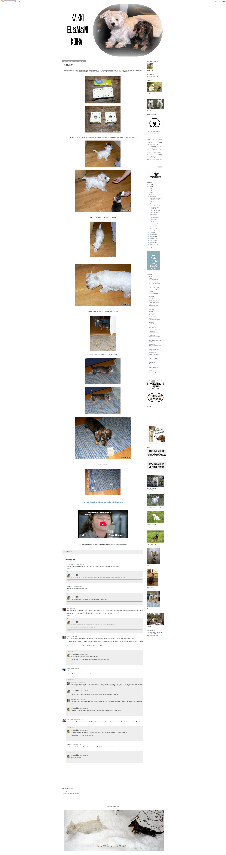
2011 (150, 247)
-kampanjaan (117, 544)
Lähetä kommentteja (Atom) (72, 793)
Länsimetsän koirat (154, 354)
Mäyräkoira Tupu (152, 352)
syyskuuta (152, 228)
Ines (161, 146)
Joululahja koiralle (154, 212)
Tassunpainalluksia (153, 289)
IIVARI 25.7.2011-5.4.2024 (154, 287)
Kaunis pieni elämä (153, 293)
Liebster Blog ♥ (153, 219)
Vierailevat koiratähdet (151, 161)
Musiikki (156, 152)
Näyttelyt (160, 152)
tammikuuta (153, 244)
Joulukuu (152, 221)
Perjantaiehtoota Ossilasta (154, 319)
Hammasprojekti (151, 144)
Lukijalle (148, 152)
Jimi (148, 148)
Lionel (156, 151)
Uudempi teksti (66, 791)
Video (161, 159)
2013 (150, 192)
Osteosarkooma (150, 154)
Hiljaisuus (151, 291)
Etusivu (102, 791)
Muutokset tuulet (152, 355)
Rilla (82, 552)
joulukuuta (152, 196)
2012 (150, 195)
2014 (150, 190)
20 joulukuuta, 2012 (83, 575)
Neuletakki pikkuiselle (153, 359)
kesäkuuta (152, 234)
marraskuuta (153, 224)
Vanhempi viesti (139, 791)
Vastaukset (70, 572)
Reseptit (150, 158)
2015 (150, 188)
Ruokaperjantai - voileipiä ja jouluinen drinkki (156, 199)
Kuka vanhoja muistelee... (154, 279)
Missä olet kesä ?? (153, 327)
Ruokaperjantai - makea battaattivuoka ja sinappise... (155, 207)
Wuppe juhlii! (151, 323)
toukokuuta (152, 236)
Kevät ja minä (152, 374)
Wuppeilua (151, 322)
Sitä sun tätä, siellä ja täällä (154, 283)
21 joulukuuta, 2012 (80, 699)
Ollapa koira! (152, 344)
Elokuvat (160, 140)
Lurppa (152, 152)
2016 (150, 186)
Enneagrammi (150, 142)
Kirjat (156, 148)
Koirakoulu (159, 148)
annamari (73, 575)
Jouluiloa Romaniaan (155, 210)
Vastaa (68, 568)
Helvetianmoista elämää (155, 340)
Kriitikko (150, 370)
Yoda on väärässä (153, 300)
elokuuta (152, 230)
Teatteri (157, 159)
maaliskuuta (153, 240)
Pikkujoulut (152, 204)
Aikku (68, 668)
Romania (160, 158)
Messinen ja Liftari (153, 326)
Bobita (160, 139)
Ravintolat (160, 156)
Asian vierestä (152, 139)
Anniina (68, 636)
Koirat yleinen (152, 149)
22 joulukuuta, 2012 (83, 708)
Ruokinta (152, 159)
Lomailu (160, 151)
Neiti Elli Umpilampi (154, 311)
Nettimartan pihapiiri (154, 282)
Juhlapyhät (151, 148)
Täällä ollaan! (151, 309)
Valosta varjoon (153, 358)
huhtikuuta (152, 238)
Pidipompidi (152, 335)
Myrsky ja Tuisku (71, 564)
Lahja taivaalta (152, 341)
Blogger (117, 806)
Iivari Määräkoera (153, 286)
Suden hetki (152, 298)
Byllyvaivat (149, 140)
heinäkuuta (152, 232)
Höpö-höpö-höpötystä (73, 552)
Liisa (68, 608)
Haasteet (159, 142)
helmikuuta (152, 242)
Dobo (155, 140)
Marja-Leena (70, 719)
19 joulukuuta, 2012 (80, 564)
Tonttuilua (152, 201)
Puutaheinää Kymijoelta (155, 372)
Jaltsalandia (152, 308)
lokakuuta (152, 226)
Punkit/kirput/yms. (151, 156)
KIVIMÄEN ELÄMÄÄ (154, 302)
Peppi (79, 552)
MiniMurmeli (152, 362)
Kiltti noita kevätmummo (154, 332)
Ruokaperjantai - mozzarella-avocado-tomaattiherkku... (155, 216)
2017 (150, 184)
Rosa (148, 159)
